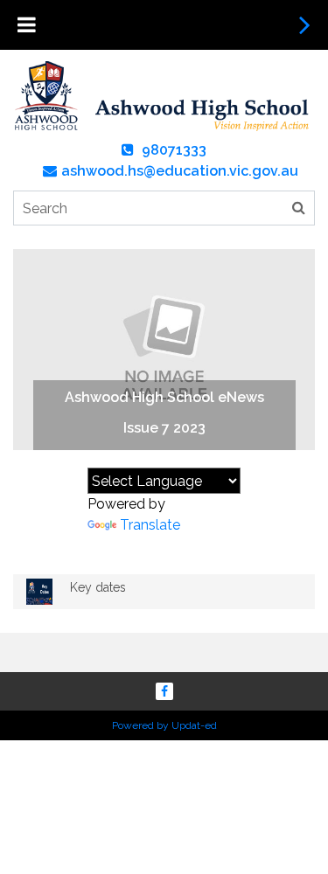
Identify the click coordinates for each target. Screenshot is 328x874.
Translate (150, 525)
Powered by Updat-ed (164, 725)
